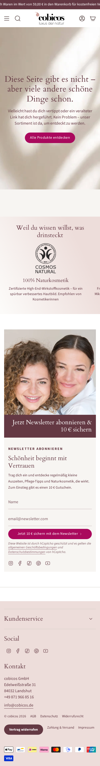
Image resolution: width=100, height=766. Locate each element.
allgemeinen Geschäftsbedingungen (32, 547)
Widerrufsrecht (72, 716)
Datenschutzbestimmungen (26, 552)
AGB (33, 716)
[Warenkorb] (92, 18)
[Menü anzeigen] (7, 18)
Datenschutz (49, 716)
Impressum (86, 727)
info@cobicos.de (18, 705)
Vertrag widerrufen (23, 729)
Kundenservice (23, 618)
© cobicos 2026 (15, 716)
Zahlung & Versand (60, 727)
